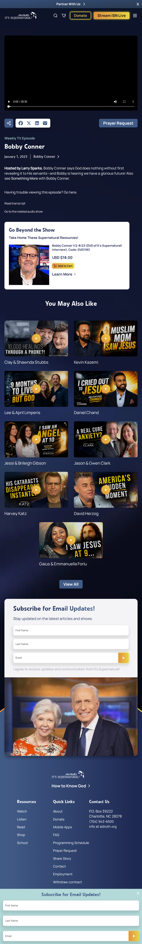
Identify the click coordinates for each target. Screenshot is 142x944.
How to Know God (69, 786)
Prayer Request (118, 123)
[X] (29, 123)
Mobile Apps (62, 827)
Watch (22, 811)
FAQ (56, 835)
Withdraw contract (67, 882)
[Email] (45, 123)
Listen (21, 819)
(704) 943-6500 (101, 821)
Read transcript (14, 203)
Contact (59, 866)
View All (71, 584)
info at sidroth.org (103, 826)
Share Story (62, 858)
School (22, 842)
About (57, 811)
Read (21, 827)
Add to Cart (65, 266)
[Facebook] (20, 123)
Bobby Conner (44, 156)
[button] (138, 4)
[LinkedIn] (37, 123)
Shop (21, 835)
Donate (80, 15)
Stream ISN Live (111, 15)
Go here (70, 192)
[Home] (20, 15)
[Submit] (123, 658)
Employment (62, 874)
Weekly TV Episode (19, 138)
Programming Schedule (71, 842)
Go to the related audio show (23, 211)
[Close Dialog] (138, 893)
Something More (24, 178)
